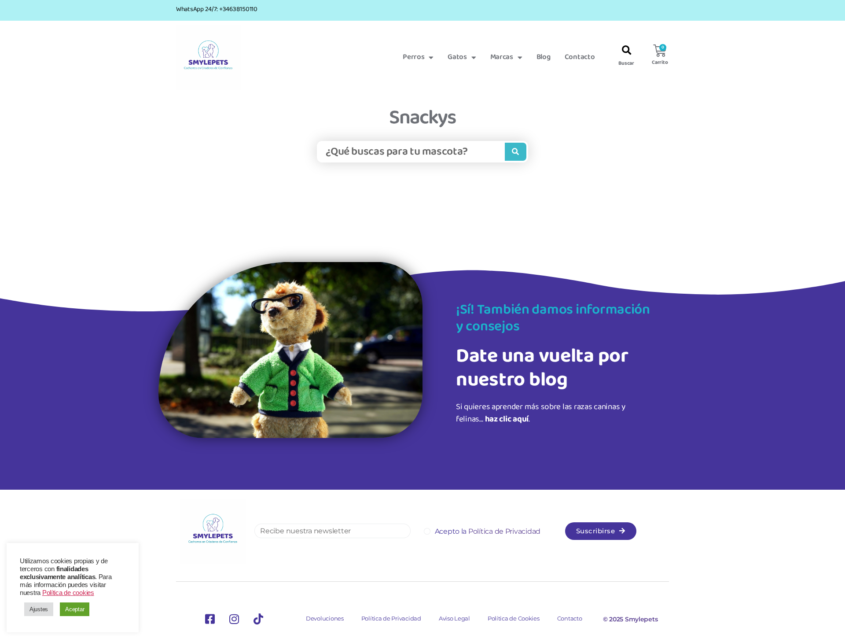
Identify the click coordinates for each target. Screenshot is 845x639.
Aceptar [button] (74, 609)
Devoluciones (325, 618)
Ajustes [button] (38, 609)
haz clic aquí (507, 419)
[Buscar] (515, 152)
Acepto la (487, 531)
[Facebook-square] (210, 619)
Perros (413, 57)
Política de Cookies (514, 618)
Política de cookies (68, 592)
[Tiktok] (258, 619)
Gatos (457, 57)
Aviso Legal (454, 618)
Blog (543, 57)
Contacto (580, 57)
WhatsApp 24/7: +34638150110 (216, 9)
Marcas (501, 57)
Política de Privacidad (391, 618)
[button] (626, 50)
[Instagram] (234, 619)
